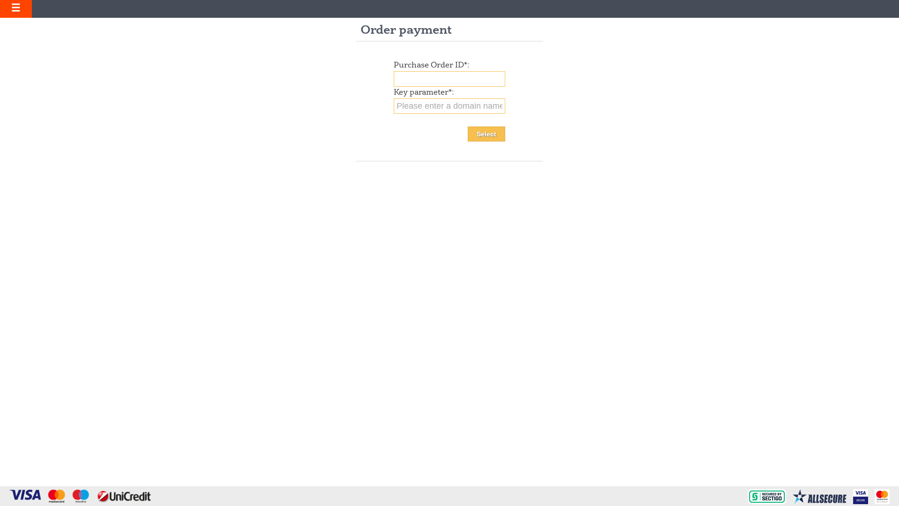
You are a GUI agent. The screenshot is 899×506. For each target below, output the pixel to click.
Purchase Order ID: (431, 65)
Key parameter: (424, 93)
